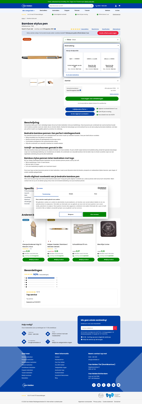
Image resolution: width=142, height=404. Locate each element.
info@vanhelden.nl (93, 359)
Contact (57, 357)
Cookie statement (108, 401)
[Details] (55, 29)
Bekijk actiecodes (89, 1)
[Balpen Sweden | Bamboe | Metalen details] (58, 229)
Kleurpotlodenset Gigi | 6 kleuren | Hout (32, 245)
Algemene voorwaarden (85, 401)
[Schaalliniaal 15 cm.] (83, 229)
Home (23, 18)
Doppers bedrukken (27, 370)
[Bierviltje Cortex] (108, 229)
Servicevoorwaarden (86, 334)
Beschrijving (95, 29)
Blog (56, 378)
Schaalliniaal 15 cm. (80, 244)
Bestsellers (25, 378)
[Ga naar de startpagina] (27, 6)
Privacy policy (97, 401)
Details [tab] (71, 193)
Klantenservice (116, 14)
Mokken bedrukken (27, 357)
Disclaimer (117, 401)
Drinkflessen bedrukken (28, 367)
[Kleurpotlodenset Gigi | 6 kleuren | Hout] (33, 229)
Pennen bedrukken (27, 365)
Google (95, 334)
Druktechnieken (59, 373)
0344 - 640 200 (102, 6)
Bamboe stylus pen (32, 18)
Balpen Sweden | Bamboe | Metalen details (57, 245)
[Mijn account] (116, 6)
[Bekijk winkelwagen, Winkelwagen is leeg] (119, 6)
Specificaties (105, 29)
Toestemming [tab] (46, 194)
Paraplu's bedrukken (27, 359)
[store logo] (46, 385)
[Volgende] (60, 58)
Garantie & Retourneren (61, 375)
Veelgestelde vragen (61, 367)
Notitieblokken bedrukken (29, 362)
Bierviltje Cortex (103, 244)
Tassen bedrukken (27, 373)
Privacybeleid (107, 332)
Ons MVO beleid (59, 365)
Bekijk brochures (26, 375)
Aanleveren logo (59, 370)
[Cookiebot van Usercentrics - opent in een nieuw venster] (99, 188)
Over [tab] (95, 193)
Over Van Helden (60, 362)
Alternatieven (116, 29)
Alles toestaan (94, 214)
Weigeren (70, 214)
